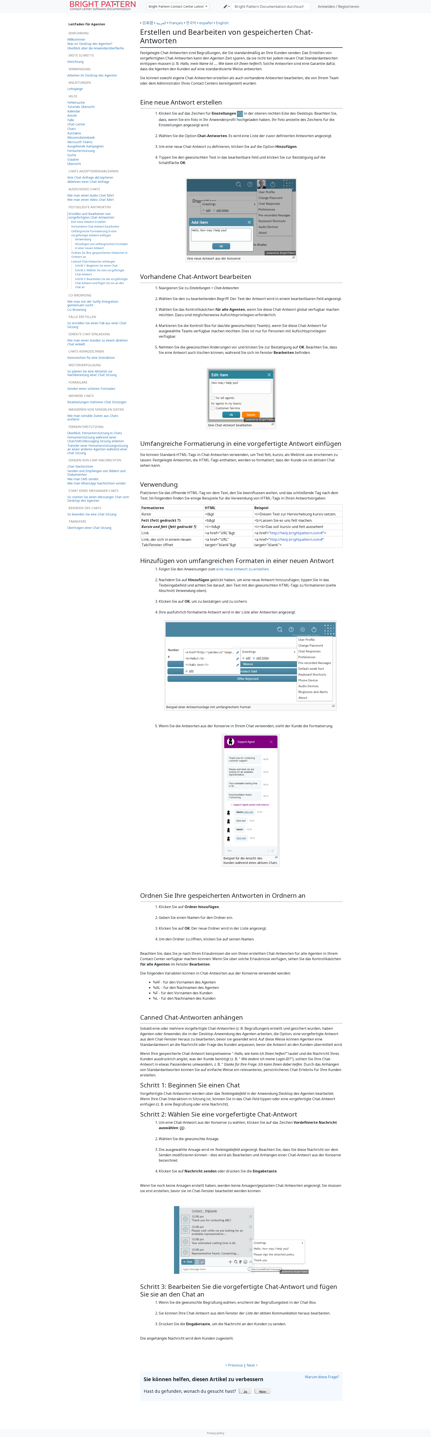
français (176, 22)
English (222, 22)
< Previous (234, 1365)
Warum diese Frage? (322, 1376)
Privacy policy (215, 1433)
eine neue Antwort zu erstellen (242, 569)
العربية (161, 22)
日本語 (147, 22)
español (206, 22)
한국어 (191, 22)
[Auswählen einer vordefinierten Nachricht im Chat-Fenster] (241, 1239)
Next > (252, 1365)
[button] (245, 1390)
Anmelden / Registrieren (338, 6)
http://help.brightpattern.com (295, 532)
